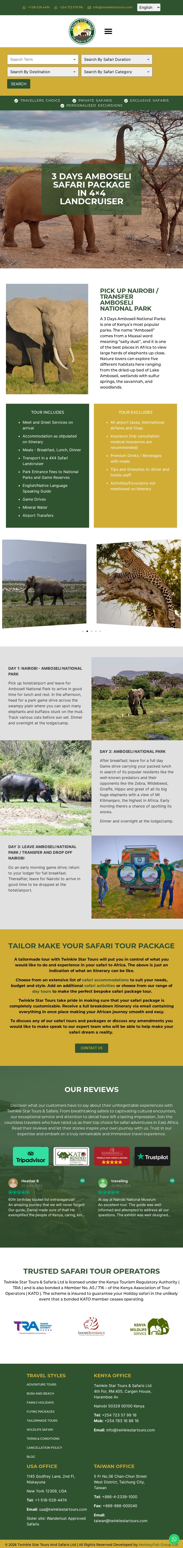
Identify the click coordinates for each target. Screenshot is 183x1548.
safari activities (99, 985)
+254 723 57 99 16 (115, 1415)
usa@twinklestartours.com (57, 1509)
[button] (108, 31)
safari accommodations (105, 980)
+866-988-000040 (115, 1505)
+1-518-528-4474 (47, 1500)
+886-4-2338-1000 (115, 1496)
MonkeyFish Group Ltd (158, 1545)
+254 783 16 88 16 (116, 1420)
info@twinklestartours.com (124, 1430)
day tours (41, 991)
